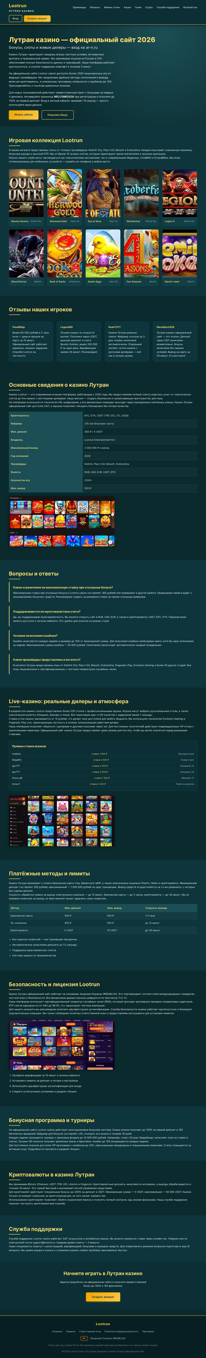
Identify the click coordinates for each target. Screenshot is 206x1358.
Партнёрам (148, 1331)
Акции (127, 7)
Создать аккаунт (37, 18)
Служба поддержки (168, 7)
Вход (15, 18)
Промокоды (79, 7)
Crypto (149, 7)
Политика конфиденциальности (121, 1331)
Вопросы (95, 7)
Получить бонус (58, 114)
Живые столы (112, 7)
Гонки (138, 7)
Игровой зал (190, 7)
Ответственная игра (90, 1331)
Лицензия (57, 1331)
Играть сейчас (23, 114)
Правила (70, 1331)
